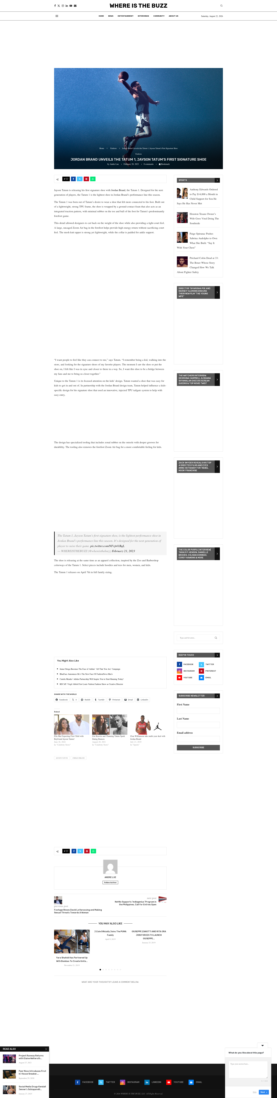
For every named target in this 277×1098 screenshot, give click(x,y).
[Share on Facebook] (73, 179)
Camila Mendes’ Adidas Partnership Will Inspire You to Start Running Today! (92, 679)
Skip (255, 1092)
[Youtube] (70, 5)
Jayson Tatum (62, 758)
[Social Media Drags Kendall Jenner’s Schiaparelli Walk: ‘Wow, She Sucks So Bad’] (9, 1089)
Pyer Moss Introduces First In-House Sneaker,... (32, 1072)
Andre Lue (114, 164)
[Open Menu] (57, 16)
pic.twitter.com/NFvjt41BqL (107, 546)
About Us (173, 16)
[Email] (75, 5)
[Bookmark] (85, 933)
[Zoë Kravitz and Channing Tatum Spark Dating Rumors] (109, 725)
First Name (183, 704)
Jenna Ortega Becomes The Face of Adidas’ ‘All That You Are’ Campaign (90, 669)
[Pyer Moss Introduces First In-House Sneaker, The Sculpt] (9, 1074)
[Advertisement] (138, 42)
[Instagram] (63, 5)
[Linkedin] (66, 5)
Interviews (143, 16)
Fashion (113, 148)
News (110, 16)
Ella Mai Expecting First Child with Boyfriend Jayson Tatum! (69, 737)
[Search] (221, 6)
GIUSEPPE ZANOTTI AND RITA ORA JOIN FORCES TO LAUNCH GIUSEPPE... (149, 935)
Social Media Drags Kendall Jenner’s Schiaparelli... (32, 1088)
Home (101, 16)
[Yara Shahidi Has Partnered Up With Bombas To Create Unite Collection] (72, 941)
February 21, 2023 (123, 551)
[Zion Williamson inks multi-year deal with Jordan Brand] (147, 725)
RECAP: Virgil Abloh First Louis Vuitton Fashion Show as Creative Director (91, 684)
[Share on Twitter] (80, 179)
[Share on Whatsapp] (93, 179)
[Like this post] (67, 179)
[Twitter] (58, 5)
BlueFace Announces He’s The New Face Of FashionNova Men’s (86, 674)
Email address (185, 733)
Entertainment (125, 16)
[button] (58, 949)
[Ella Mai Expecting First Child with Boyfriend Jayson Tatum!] (71, 725)
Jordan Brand (118, 190)
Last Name (183, 718)
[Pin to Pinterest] (86, 179)
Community (158, 16)
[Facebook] (55, 5)
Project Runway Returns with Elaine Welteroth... (31, 1057)
